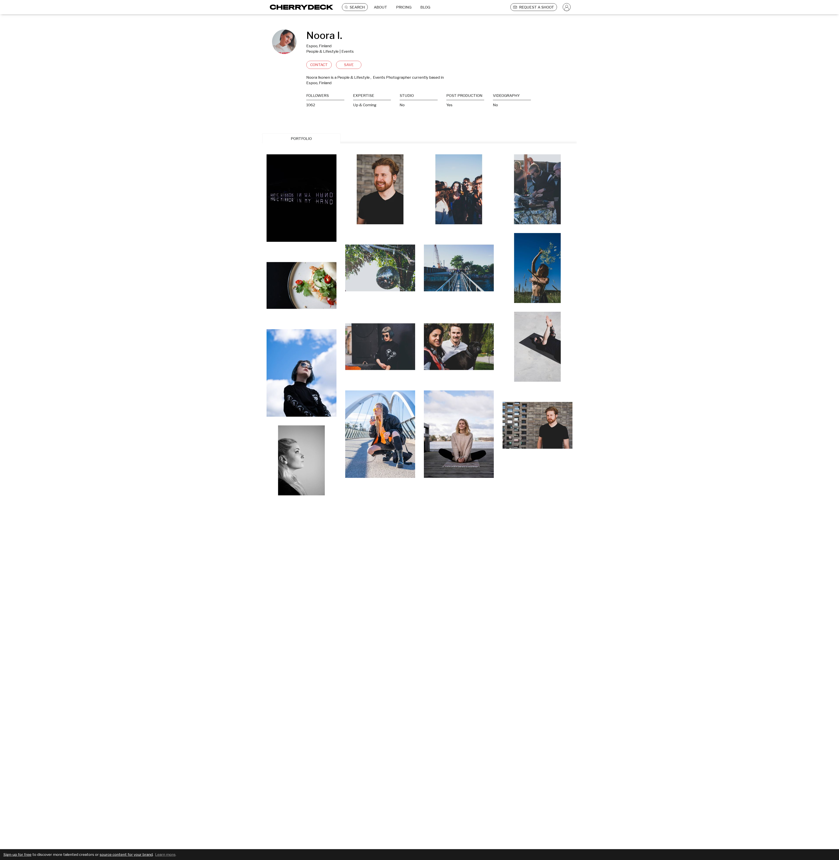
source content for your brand (126, 854)
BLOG (425, 7)
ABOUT (380, 7)
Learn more (165, 854)
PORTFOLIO (301, 138)
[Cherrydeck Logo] (300, 7)
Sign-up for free (17, 854)
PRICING (403, 7)
